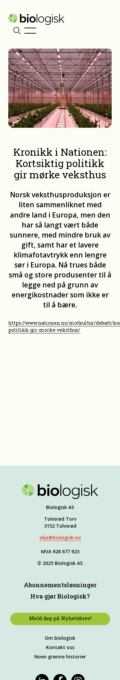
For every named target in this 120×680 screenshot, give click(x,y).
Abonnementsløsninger (60, 585)
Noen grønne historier (60, 656)
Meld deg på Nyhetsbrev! (60, 618)
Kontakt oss (60, 647)
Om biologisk (60, 638)
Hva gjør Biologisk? (60, 596)
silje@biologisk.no (60, 537)
